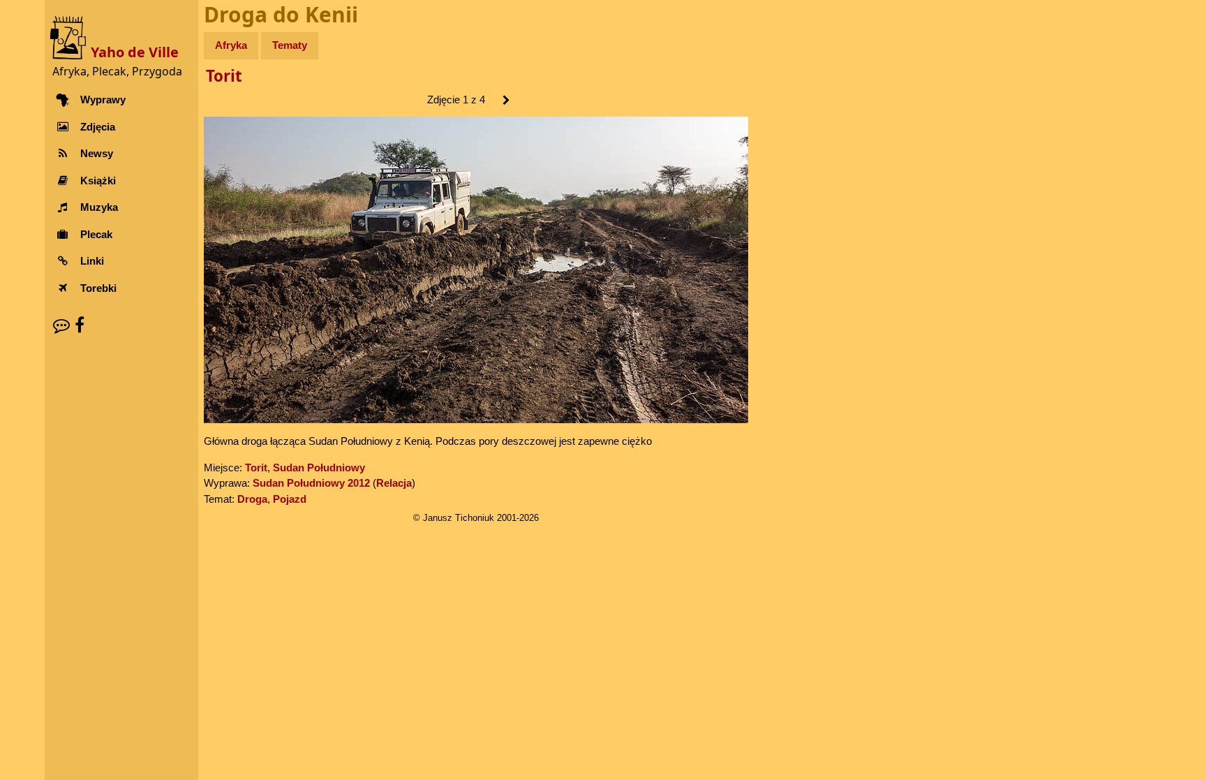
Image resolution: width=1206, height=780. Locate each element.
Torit (224, 76)
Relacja (394, 483)
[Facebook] (79, 325)
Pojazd (289, 499)
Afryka (231, 45)
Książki (98, 180)
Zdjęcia (97, 127)
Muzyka (99, 207)
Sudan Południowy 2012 (311, 483)
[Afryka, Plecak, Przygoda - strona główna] (70, 37)
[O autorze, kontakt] (61, 325)
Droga (252, 499)
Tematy (289, 45)
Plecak (96, 234)
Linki (92, 261)
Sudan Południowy (319, 467)
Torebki (98, 288)
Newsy (96, 153)
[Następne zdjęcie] (505, 101)
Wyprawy (103, 99)
